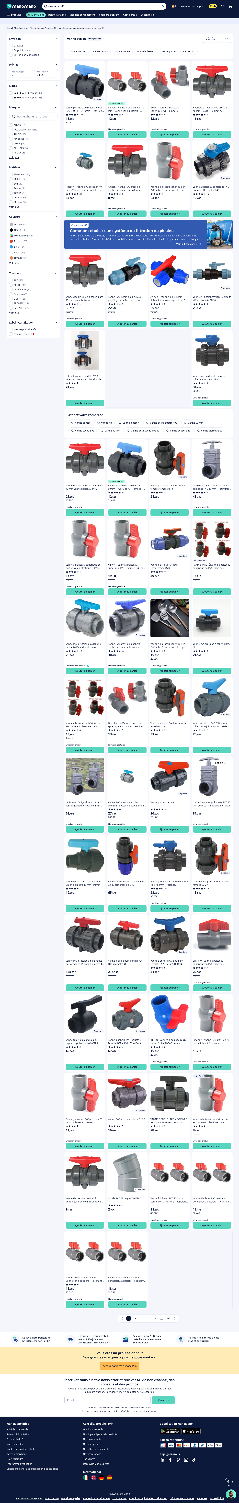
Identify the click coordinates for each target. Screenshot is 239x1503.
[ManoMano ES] (109, 1477)
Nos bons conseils (93, 1429)
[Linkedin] (162, 1459)
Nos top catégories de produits (100, 1434)
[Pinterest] (178, 1459)
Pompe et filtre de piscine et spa (60, 28)
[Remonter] (229, 1482)
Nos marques (90, 1444)
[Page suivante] (174, 1318)
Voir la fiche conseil (187, 243)
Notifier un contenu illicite (21, 1449)
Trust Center (120, 1498)
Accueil (10, 28)
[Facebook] (170, 1459)
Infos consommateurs (182, 1498)
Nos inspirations (92, 1454)
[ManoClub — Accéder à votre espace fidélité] (213, 6)
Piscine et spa (36, 28)
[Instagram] (186, 1459)
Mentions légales (70, 1498)
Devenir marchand (17, 1454)
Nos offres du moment (95, 1449)
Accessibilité (217, 1498)
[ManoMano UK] (93, 1477)
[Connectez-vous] (222, 6)
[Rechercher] (45, 6)
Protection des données (96, 1498)
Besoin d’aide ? (15, 1439)
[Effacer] (163, 6)
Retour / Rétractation (18, 1434)
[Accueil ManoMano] (21, 6)
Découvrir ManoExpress (96, 1463)
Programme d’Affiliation (19, 1463)
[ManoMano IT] (85, 1477)
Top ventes (89, 1458)
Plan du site (52, 1498)
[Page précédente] (122, 1318)
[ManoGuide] (231, 1494)
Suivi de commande (17, 1429)
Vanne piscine (83, 28)
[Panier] (230, 6)
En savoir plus (150, 1411)
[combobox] (217, 39)
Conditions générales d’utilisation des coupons (32, 1468)
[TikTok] (194, 1459)
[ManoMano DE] (101, 1477)
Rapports (202, 1498)
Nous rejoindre (15, 1458)
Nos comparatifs (92, 1439)
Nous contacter (15, 1444)
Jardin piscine (21, 28)
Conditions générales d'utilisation (148, 1498)
